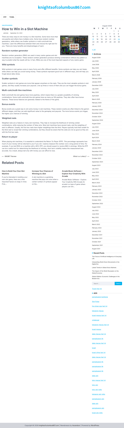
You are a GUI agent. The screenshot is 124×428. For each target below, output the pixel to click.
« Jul (94, 49)
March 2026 (96, 75)
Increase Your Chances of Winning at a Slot (42, 172)
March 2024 (96, 141)
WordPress (95, 425)
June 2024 (95, 130)
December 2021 (97, 235)
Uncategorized (7, 25)
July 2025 (95, 89)
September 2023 (97, 162)
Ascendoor (76, 425)
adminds (5, 33)
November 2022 (97, 196)
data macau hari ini (99, 357)
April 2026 (95, 71)
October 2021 (96, 242)
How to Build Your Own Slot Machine (13, 172)
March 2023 (96, 182)
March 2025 (96, 99)
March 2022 (96, 224)
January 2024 (96, 148)
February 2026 (97, 78)
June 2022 (95, 214)
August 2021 (96, 248)
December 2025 (97, 85)
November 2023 (97, 155)
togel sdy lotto (97, 413)
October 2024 (96, 116)
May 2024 (95, 134)
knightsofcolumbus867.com (64, 7)
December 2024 (97, 109)
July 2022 (95, 210)
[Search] (120, 17)
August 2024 (96, 123)
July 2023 (95, 169)
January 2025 (96, 106)
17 (93, 39)
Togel (11, 17)
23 (119, 39)
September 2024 (97, 120)
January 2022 (96, 231)
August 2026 (96, 57)
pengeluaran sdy (98, 408)
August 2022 (96, 207)
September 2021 (97, 245)
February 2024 (97, 144)
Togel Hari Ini (97, 289)
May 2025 (95, 92)
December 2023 (97, 151)
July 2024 (95, 127)
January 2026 (96, 82)
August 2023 (96, 165)
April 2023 (95, 179)
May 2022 (95, 217)
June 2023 (95, 172)
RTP (4, 17)
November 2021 (97, 238)
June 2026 (95, 64)
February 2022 (97, 228)
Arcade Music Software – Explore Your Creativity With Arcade (73, 173)
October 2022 (96, 200)
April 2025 (95, 96)
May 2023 (95, 175)
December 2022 (97, 193)
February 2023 (97, 186)
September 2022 (97, 203)
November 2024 (97, 113)
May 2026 (95, 68)
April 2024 (95, 137)
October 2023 (96, 158)
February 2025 (96, 103)
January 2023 (96, 189)
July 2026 (95, 61)
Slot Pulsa (95, 301)
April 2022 (95, 221)
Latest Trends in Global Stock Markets (104, 267)
